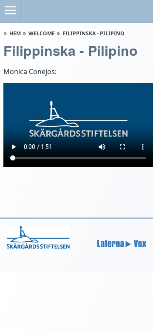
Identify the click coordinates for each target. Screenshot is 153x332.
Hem (15, 33)
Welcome (41, 33)
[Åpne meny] (10, 10)
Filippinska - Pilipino (93, 33)
